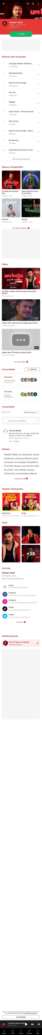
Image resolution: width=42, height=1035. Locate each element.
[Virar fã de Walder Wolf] (28, 3)
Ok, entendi (21, 1017)
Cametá (19, 25)
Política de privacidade (30, 1013)
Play (26, 1024)
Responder (18, 438)
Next (32, 1024)
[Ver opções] (38, 3)
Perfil (12, 1033)
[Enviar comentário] (36, 420)
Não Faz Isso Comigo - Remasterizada (21, 131)
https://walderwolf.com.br (13, 579)
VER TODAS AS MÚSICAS (21, 159)
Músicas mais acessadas (14, 57)
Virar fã (33, 369)
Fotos (4, 522)
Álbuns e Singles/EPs (12, 167)
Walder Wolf (16, 22)
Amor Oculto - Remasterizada (21, 111)
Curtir (11, 438)
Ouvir (22, 34)
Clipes (5, 264)
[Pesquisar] (33, 3)
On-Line (12, 92)
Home (4, 1033)
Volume (39, 1024)
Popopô (12, 102)
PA (24, 25)
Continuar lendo (20, 479)
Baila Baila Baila (15, 73)
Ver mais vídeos (19, 362)
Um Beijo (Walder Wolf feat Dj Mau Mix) (21, 63)
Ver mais (19, 622)
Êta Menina (14, 140)
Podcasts (29, 1033)
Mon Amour (14, 121)
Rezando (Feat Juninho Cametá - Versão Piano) (21, 150)
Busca (21, 1033)
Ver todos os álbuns (20, 228)
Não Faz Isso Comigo (17, 83)
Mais (38, 1033)
